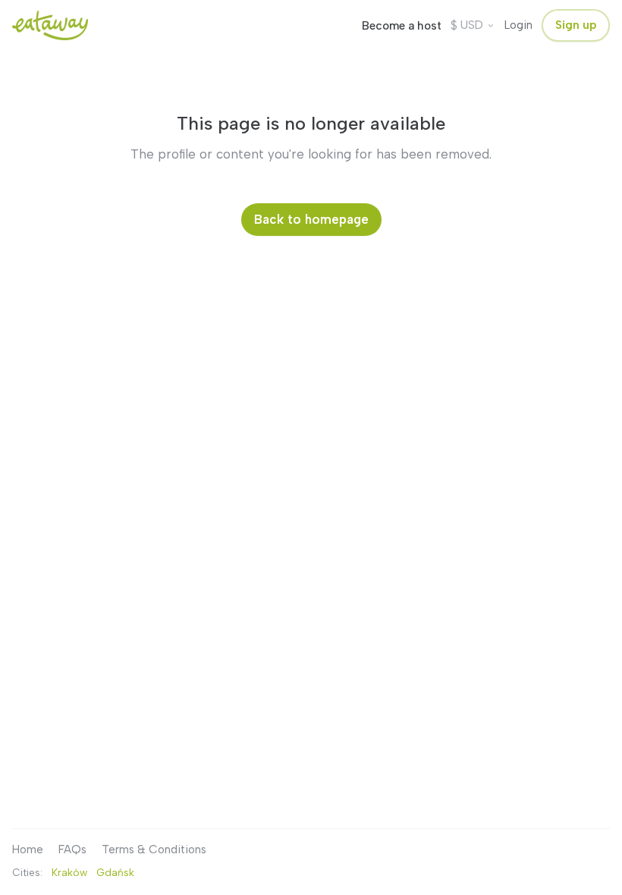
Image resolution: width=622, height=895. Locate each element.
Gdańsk (115, 872)
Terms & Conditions (154, 849)
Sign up (575, 25)
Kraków (69, 872)
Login (518, 25)
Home (27, 849)
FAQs (72, 849)
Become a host (401, 26)
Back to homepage (311, 219)
